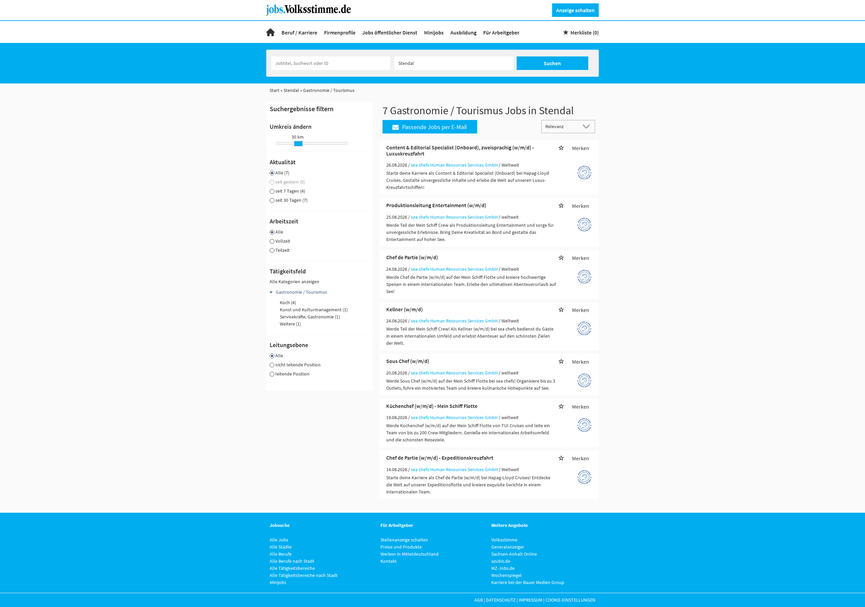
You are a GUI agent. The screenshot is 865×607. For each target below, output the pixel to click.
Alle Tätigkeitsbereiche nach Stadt (304, 575)
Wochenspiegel (506, 575)
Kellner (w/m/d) (404, 309)
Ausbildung (463, 32)
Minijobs (434, 32)
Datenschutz (501, 600)
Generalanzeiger (507, 547)
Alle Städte (281, 547)
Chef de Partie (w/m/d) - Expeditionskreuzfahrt (439, 457)
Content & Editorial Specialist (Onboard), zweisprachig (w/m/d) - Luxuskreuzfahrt (460, 150)
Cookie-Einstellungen (570, 600)
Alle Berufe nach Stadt (292, 561)
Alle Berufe (281, 554)
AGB (478, 600)
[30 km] (298, 143)
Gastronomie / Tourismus (301, 292)
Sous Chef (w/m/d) (407, 361)
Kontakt (388, 561)
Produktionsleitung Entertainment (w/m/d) (436, 205)
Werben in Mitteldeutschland (409, 554)
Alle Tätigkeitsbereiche (292, 568)
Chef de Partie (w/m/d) (412, 257)
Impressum (530, 600)
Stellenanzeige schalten (404, 540)
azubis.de (500, 561)
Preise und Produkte (401, 547)
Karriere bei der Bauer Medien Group (527, 582)
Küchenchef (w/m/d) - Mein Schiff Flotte (431, 406)
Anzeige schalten (575, 10)
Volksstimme (504, 540)
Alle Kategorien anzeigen (294, 281)
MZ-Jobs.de (503, 568)
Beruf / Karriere (299, 32)
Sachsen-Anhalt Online (514, 554)
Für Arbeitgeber (501, 32)
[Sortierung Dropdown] (588, 126)
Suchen (552, 63)
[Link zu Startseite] (311, 9)
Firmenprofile (339, 32)
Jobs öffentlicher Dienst (389, 32)
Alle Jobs (279, 540)
